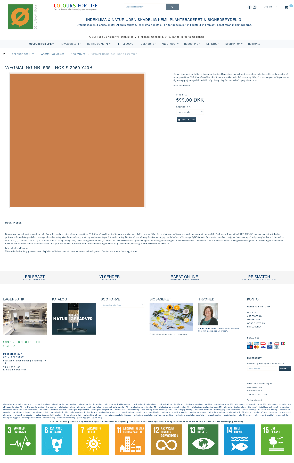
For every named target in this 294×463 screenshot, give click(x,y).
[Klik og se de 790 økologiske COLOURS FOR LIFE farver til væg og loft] (75, 6)
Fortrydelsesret (254, 400)
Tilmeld (284, 368)
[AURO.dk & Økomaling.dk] (19, 21)
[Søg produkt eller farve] (172, 7)
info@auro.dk (19, 369)
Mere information (182, 85)
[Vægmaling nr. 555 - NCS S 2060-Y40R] (77, 140)
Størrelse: (183, 106)
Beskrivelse (13, 222)
